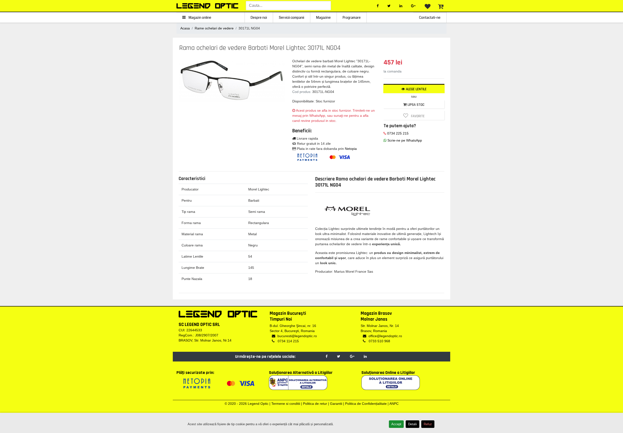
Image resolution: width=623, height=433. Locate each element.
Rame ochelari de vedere (214, 28)
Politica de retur (315, 404)
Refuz (428, 424)
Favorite (417, 116)
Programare (352, 17)
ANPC (394, 404)
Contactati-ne (429, 17)
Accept (396, 424)
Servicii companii (291, 17)
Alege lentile (416, 89)
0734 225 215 (397, 133)
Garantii (336, 404)
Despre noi (259, 17)
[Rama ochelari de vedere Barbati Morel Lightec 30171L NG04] (232, 80)
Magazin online (199, 17)
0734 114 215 (288, 341)
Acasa (185, 28)
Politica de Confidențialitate (366, 404)
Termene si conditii (285, 404)
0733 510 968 (379, 341)
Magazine (323, 17)
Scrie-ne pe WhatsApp (404, 140)
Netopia (351, 149)
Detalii (412, 424)
